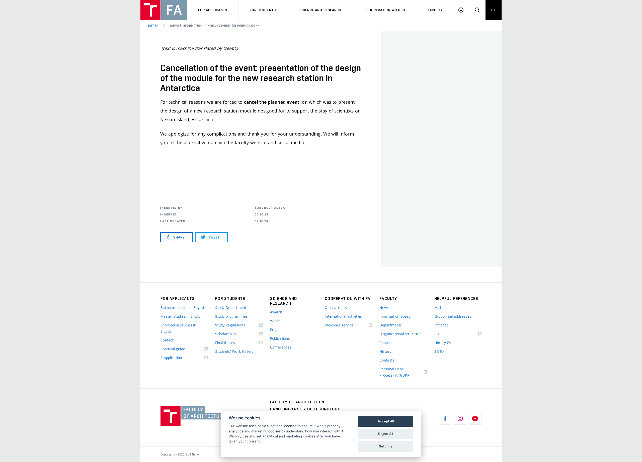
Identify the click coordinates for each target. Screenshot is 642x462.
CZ (493, 10)
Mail (437, 307)
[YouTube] (475, 418)
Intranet (441, 325)
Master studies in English (181, 316)
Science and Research (320, 10)
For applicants (212, 10)
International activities (343, 316)
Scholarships (225, 333)
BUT (445, 334)
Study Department (230, 307)
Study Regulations (230, 325)
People (385, 342)
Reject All (385, 434)
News (384, 307)
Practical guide (172, 348)
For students (263, 10)
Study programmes (231, 316)
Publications (280, 338)
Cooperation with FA (386, 10)
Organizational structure (400, 333)
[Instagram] (460, 418)
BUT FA (153, 25)
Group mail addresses (452, 316)
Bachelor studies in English (182, 307)
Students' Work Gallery (234, 351)
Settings (385, 446)
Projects (277, 329)
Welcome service (339, 325)
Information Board (395, 316)
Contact (167, 340)
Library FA (442, 342)
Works (275, 320)
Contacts (386, 360)
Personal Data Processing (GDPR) (394, 372)
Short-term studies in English (178, 328)
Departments (390, 325)
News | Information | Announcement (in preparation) (214, 25)
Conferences (280, 347)
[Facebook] (445, 418)
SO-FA (439, 351)
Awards (276, 312)
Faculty (435, 10)
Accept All (386, 421)
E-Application (171, 357)
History (385, 351)
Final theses (225, 342)
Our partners (336, 307)
